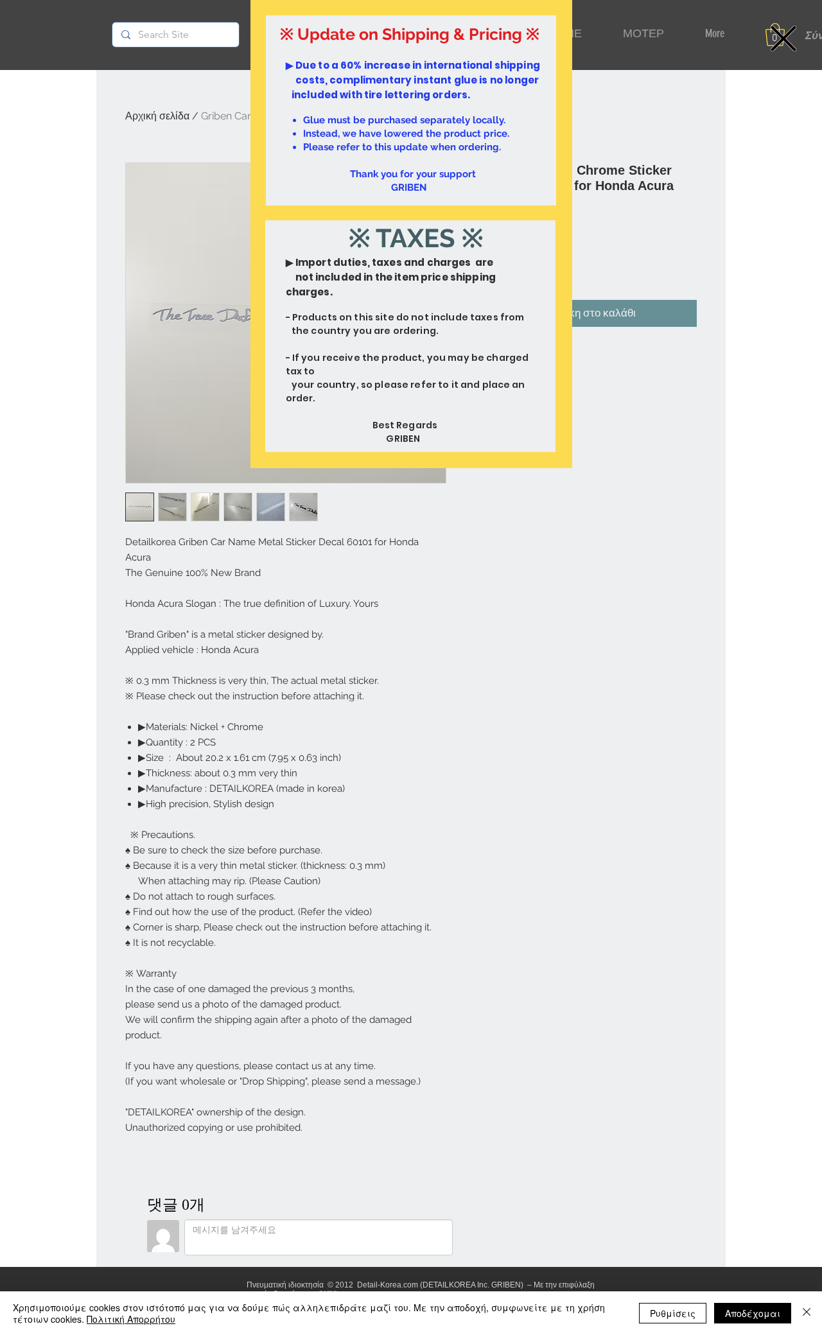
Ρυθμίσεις (672, 1313)
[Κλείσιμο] (806, 1313)
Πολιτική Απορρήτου (131, 1319)
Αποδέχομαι (752, 1313)
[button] (783, 38)
